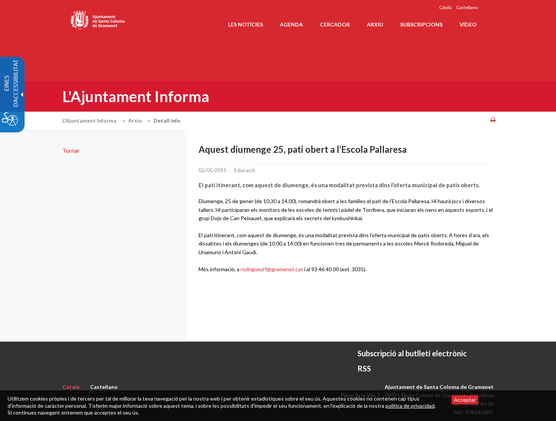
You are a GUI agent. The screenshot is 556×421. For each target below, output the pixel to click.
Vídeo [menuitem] (468, 24)
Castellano (467, 7)
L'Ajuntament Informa (90, 120)
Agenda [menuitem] (291, 24)
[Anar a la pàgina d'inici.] (98, 19)
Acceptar (465, 399)
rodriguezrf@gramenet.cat (272, 269)
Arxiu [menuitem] (375, 24)
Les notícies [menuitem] (245, 24)
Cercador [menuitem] (335, 24)
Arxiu (135, 120)
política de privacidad (410, 405)
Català (445, 7)
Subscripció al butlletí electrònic (412, 353)
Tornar (71, 150)
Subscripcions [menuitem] (421, 24)
